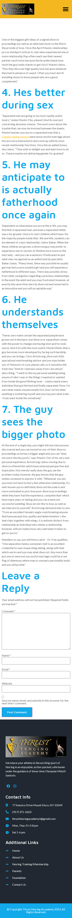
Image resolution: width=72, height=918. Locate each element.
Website (7, 683)
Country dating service (15, 136)
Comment (8, 611)
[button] (65, 9)
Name (6, 655)
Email (6, 669)
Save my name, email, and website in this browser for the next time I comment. (35, 702)
